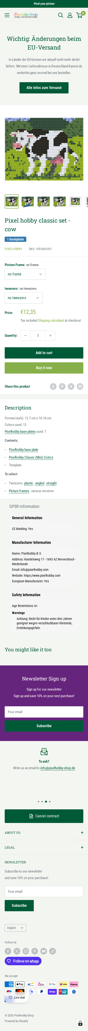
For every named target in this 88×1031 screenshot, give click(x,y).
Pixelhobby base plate (23, 450)
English (11, 928)
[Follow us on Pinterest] (34, 951)
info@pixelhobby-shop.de (57, 768)
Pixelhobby (13, 249)
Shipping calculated (51, 320)
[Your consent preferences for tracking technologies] (80, 1023)
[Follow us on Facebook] (8, 951)
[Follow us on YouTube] (43, 951)
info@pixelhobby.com (35, 569)
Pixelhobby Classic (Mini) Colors (31, 457)
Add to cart (44, 353)
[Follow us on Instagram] (26, 951)
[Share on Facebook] (53, 386)
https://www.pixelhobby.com (42, 575)
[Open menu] (7, 15)
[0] (79, 15)
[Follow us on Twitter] (17, 951)
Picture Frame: (21, 265)
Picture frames (19, 491)
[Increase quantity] (50, 335)
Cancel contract (47, 816)
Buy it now (44, 368)
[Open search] (60, 15)
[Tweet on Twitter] (71, 386)
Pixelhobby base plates (20, 431)
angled (39, 483)
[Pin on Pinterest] (62, 386)
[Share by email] (80, 386)
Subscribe (44, 726)
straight (51, 483)
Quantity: (11, 335)
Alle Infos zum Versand (44, 87)
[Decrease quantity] (26, 335)
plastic (28, 483)
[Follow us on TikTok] (52, 951)
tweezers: (21, 288)
